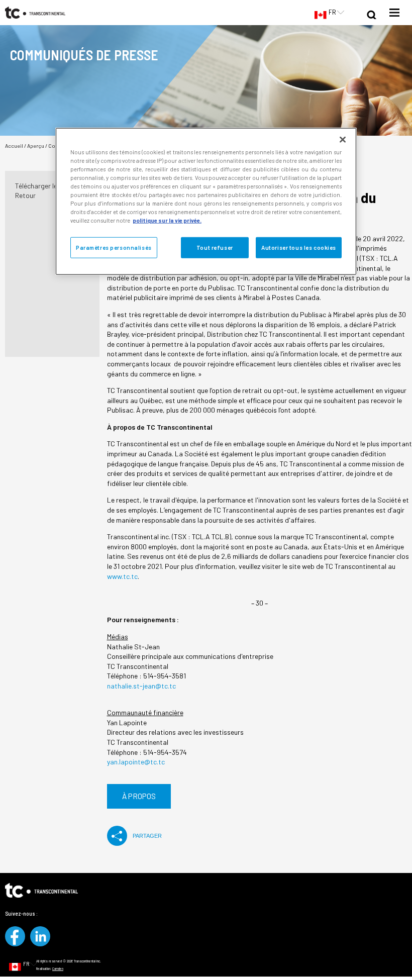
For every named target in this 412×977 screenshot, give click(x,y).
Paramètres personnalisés (114, 247)
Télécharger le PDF (43, 185)
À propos (139, 796)
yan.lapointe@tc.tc (136, 761)
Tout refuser (214, 247)
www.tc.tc (122, 576)
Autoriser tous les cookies (298, 247)
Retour (25, 195)
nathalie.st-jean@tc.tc (142, 685)
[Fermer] (343, 139)
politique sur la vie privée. (167, 220)
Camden (57, 968)
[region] (206, 201)
